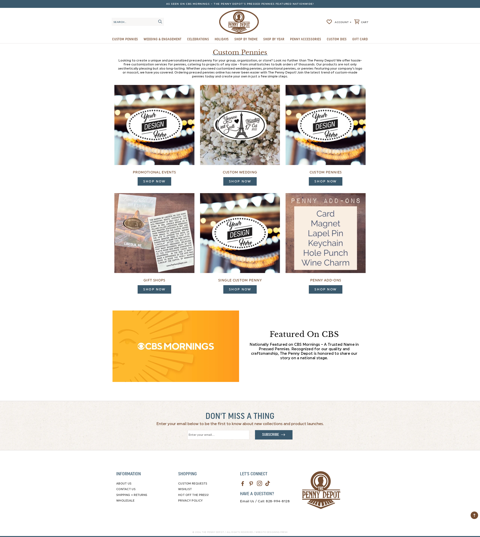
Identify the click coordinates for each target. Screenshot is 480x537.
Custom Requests (192, 483)
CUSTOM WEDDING (240, 172)
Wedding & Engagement (163, 39)
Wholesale (125, 500)
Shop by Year (273, 39)
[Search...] (160, 21)
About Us (123, 483)
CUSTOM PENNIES (326, 172)
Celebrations (198, 39)
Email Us (247, 501)
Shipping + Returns (131, 495)
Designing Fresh (277, 532)
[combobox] (138, 22)
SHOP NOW (154, 181)
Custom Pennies (125, 39)
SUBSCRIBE (271, 434)
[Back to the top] (474, 515)
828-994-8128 (278, 501)
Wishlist (185, 489)
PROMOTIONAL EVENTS (154, 172)
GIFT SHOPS (154, 280)
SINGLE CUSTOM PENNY (240, 280)
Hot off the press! (193, 495)
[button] (361, 22)
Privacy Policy (190, 500)
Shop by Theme (246, 39)
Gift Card (360, 39)
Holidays (222, 39)
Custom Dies (337, 39)
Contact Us (126, 489)
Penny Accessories (305, 39)
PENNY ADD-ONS (325, 280)
